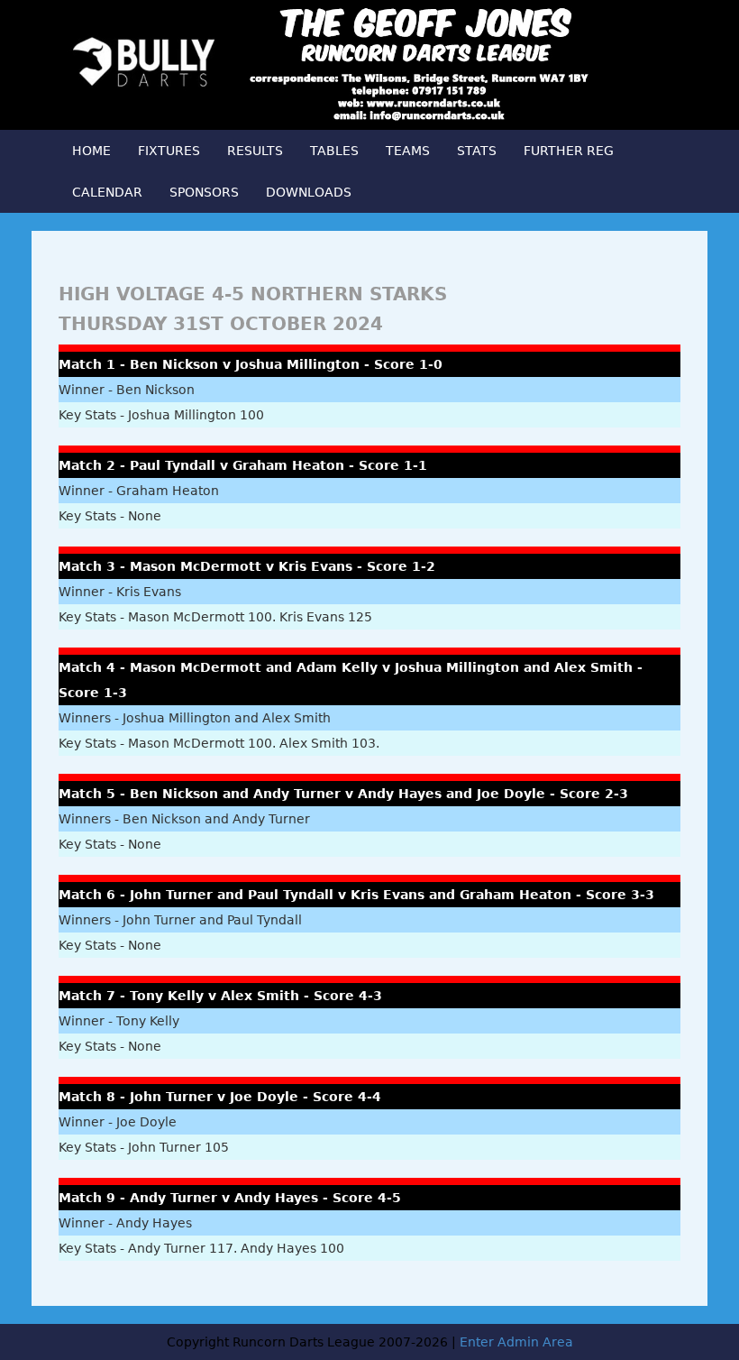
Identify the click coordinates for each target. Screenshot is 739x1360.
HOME (91, 150)
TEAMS (408, 150)
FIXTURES (169, 150)
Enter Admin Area (516, 1342)
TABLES (334, 150)
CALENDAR (107, 192)
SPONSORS (204, 192)
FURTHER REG (569, 150)
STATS (477, 150)
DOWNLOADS (308, 192)
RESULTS (255, 150)
